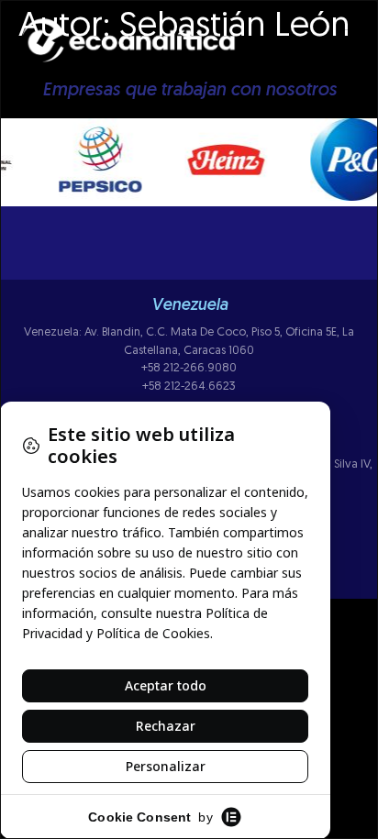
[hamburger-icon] (357, 48)
